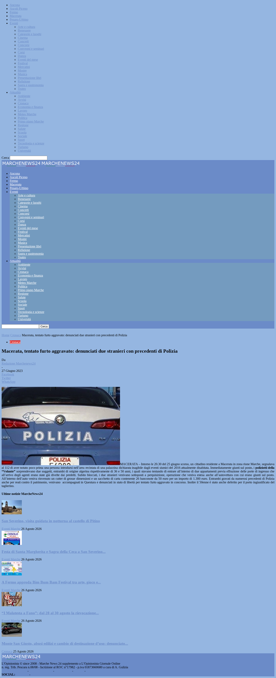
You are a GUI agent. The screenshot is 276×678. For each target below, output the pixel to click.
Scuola (22, 132)
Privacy (79, 671)
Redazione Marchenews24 (19, 363)
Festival (23, 63)
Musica (22, 74)
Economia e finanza (30, 107)
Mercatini (24, 67)
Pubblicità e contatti (14, 671)
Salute (22, 129)
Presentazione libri (29, 78)
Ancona (15, 5)
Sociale (22, 136)
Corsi (21, 52)
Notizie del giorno (40, 671)
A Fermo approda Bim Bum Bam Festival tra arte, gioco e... (51, 582)
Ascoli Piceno (18, 8)
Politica (22, 118)
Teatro (22, 88)
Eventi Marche (11, 529)
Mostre (22, 70)
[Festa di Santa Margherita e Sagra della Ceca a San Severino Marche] (12, 543)
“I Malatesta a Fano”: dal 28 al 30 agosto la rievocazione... (50, 613)
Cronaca (23, 103)
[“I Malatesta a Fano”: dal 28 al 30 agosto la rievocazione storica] (12, 605)
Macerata (15, 16)
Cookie (91, 671)
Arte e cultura (26, 27)
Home (5, 335)
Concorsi (23, 45)
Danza (22, 56)
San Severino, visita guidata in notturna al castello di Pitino (51, 521)
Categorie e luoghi (29, 34)
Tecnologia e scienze (31, 143)
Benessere (24, 30)
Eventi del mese (28, 59)
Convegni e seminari (31, 48)
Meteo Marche (27, 114)
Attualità (15, 92)
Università (24, 150)
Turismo (23, 147)
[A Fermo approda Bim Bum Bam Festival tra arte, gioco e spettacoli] (12, 574)
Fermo (14, 12)
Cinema (23, 37)
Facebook (22, 674)
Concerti (23, 41)
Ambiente (24, 96)
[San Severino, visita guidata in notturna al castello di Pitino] (12, 513)
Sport (21, 139)
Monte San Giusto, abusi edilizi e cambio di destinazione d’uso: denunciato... (65, 643)
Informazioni (63, 671)
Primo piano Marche (31, 121)
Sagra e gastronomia (31, 85)
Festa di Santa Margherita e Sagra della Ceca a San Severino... (54, 552)
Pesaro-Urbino (19, 19)
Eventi (14, 23)
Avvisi (22, 99)
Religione (24, 81)
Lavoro (22, 110)
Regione (23, 125)
